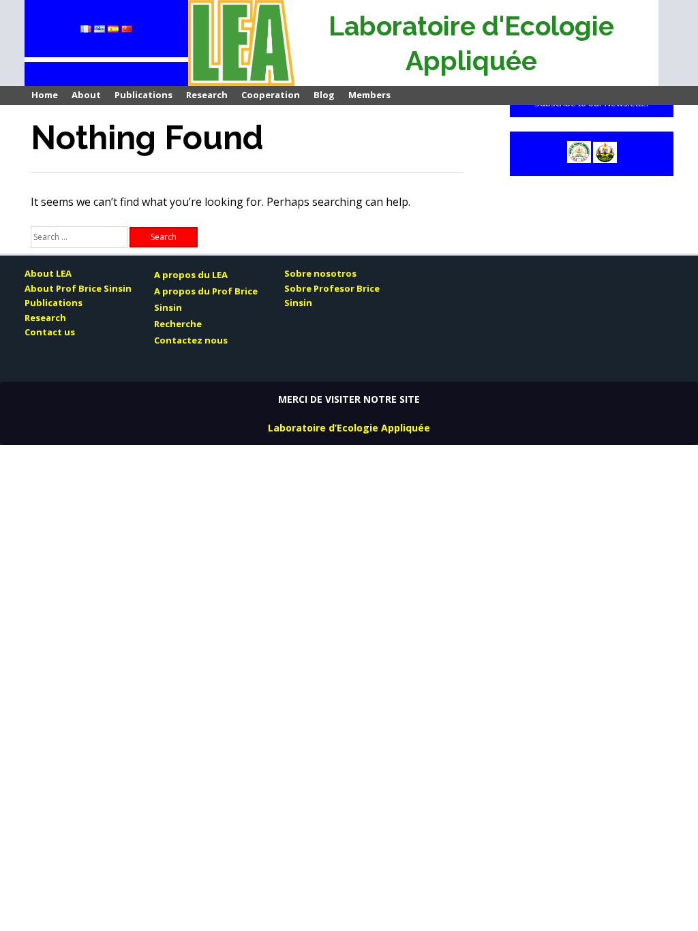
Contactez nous (191, 340)
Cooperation (270, 95)
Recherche (178, 324)
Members (369, 95)
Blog (324, 95)
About (86, 95)
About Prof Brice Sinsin (78, 288)
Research (207, 95)
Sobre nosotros (320, 273)
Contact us (50, 332)
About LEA (48, 273)
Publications (143, 95)
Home (44, 95)
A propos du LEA (191, 275)
